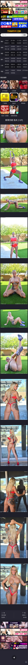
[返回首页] (26, 662)
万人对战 (19, 40)
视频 (2, 47)
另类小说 (13, 67)
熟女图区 (19, 61)
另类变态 (25, 55)
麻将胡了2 (7, 43)
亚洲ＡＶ (7, 46)
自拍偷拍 (13, 46)
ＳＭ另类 (25, 49)
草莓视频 (19, 70)
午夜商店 (13, 70)
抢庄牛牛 (25, 43)
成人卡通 (19, 52)
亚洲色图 (13, 58)
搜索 (25, 35)
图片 (2, 59)
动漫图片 (25, 58)
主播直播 (19, 49)
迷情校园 (7, 67)
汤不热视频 (25, 70)
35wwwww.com (14, 31)
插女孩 (7, 70)
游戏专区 (25, 40)
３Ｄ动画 (25, 46)
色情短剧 (13, 73)
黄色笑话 (19, 67)
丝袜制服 (13, 49)
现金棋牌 (19, 43)
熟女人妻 (7, 49)
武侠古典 (25, 64)
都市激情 (7, 64)
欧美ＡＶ (19, 46)
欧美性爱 (25, 52)
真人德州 (13, 40)
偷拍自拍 (13, 52)
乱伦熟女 (19, 55)
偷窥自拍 (7, 58)
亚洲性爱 (7, 52)
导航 (2, 71)
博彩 (2, 41)
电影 (2, 53)
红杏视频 (7, 73)
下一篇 (24, 615)
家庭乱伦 (13, 64)
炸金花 (12, 43)
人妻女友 (19, 64)
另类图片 (25, 61)
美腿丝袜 (7, 61)
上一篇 (4, 615)
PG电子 (7, 40)
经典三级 (13, 55)
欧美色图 (19, 58)
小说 (2, 65)
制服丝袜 (7, 55)
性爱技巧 (25, 67)
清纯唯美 (13, 61)
